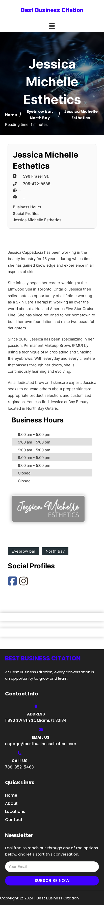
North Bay (40, 118)
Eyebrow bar (39, 111)
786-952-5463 (19, 767)
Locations (15, 811)
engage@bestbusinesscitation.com (40, 743)
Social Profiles (26, 213)
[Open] (52, 26)
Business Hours (27, 206)
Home (11, 114)
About (11, 803)
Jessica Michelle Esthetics (37, 219)
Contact (13, 820)
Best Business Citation (52, 10)
